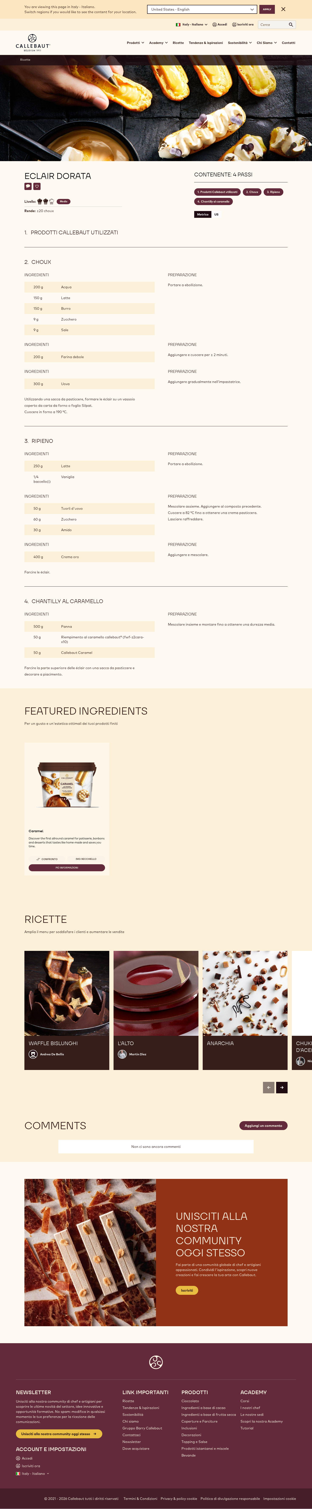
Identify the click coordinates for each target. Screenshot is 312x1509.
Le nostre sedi (252, 1414)
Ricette (178, 43)
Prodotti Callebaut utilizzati (218, 192)
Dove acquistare (135, 1448)
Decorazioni (191, 1435)
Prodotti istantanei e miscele (205, 1448)
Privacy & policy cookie (179, 1498)
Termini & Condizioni (140, 1498)
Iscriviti (187, 1290)
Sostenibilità (132, 1414)
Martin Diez (137, 1054)
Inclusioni (189, 1428)
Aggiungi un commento (263, 1125)
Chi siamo (130, 1421)
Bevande (188, 1455)
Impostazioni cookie (279, 1498)
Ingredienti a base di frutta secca (208, 1414)
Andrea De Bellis (52, 1054)
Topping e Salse (194, 1442)
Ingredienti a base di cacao (203, 1408)
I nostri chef (250, 1408)
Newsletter (131, 1442)
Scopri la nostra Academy (261, 1421)
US (216, 214)
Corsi (244, 1401)
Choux (253, 192)
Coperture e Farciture (199, 1421)
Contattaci (131, 1435)
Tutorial (246, 1428)
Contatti (288, 43)
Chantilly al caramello (215, 201)
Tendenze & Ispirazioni (206, 43)
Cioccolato (190, 1401)
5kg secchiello (86, 858)
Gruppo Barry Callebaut (142, 1428)
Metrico (202, 214)
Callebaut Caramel (76, 652)
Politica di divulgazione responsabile (230, 1498)
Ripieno (275, 192)
